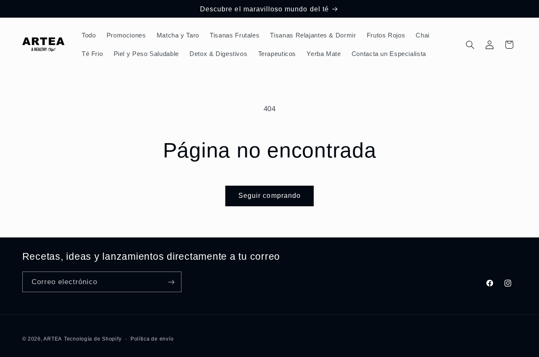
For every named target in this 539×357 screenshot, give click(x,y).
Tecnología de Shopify (92, 338)
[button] (470, 44)
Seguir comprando (269, 195)
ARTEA (52, 338)
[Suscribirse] (171, 282)
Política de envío (152, 338)
